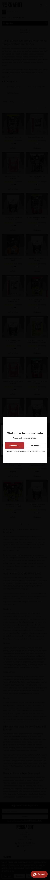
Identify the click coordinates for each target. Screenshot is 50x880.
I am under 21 (35, 446)
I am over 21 (14, 445)
